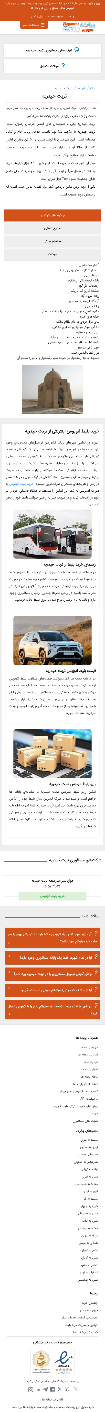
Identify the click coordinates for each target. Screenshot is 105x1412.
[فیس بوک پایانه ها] (52, 1389)
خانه (92, 88)
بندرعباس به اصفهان (86, 1162)
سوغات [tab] (52, 254)
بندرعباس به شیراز (87, 1154)
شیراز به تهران (90, 1176)
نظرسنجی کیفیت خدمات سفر (80, 1317)
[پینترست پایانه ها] (67, 1389)
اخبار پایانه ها (90, 1069)
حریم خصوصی (89, 1310)
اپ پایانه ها (91, 1062)
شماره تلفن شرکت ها (85, 1332)
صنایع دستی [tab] (52, 228)
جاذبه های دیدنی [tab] (52, 215)
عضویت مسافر (55, 16)
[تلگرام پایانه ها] (45, 1389)
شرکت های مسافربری (85, 1121)
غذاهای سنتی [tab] (52, 241)
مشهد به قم (91, 1199)
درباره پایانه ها (89, 1047)
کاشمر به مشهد (89, 1265)
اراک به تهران (90, 1169)
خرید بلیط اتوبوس (21, 484)
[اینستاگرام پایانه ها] (30, 1389)
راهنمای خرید (90, 1303)
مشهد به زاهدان (88, 1228)
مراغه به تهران (89, 1235)
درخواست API (89, 1099)
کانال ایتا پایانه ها (52, 1399)
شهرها (81, 88)
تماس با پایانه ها (88, 1054)
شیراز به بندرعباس (87, 1213)
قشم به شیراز (90, 1250)
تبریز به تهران (90, 1191)
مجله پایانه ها (89, 1077)
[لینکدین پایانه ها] (38, 1389)
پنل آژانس (37, 16)
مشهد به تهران (89, 1140)
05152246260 (53, 887)
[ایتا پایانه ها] (74, 1389)
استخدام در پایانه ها (85, 1084)
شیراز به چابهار (89, 1206)
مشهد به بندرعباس (86, 1184)
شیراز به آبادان (89, 1257)
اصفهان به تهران (88, 1272)
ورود (71, 16)
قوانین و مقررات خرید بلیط (81, 1325)
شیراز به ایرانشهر (88, 1280)
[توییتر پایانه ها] (60, 1389)
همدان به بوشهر (88, 1243)
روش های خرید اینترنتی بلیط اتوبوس (75, 1106)
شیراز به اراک (90, 1221)
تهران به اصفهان (88, 1147)
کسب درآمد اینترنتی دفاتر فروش (78, 1091)
